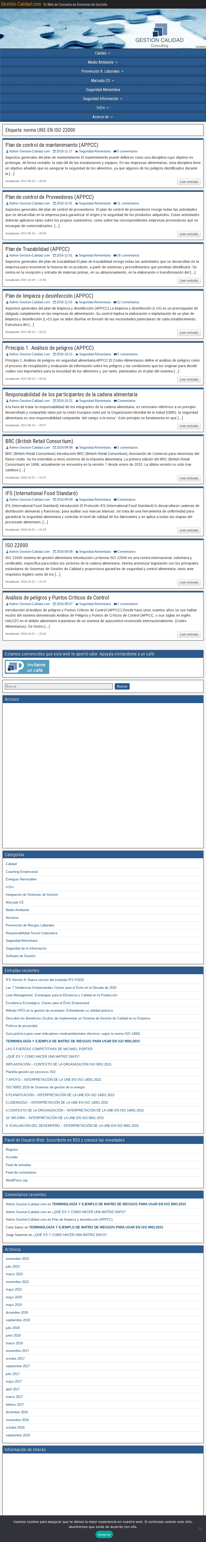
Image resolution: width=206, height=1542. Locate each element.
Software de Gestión (20, 956)
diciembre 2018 (17, 1312)
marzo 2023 (14, 1274)
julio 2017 (13, 1374)
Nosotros (12, 918)
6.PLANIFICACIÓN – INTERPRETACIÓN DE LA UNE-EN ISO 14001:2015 (60, 1095)
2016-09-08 (65, 447)
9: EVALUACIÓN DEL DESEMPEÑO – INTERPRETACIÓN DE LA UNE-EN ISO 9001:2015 (72, 1126)
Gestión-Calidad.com (21, 4)
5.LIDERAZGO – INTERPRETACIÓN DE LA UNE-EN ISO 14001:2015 (57, 1102)
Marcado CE (100, 80)
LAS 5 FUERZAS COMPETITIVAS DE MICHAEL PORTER (49, 1049)
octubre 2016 (15, 1427)
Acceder (12, 1157)
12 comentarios (128, 302)
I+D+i (100, 107)
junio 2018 (13, 1335)
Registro (12, 1149)
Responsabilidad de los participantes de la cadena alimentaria (71, 394)
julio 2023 (13, 1266)
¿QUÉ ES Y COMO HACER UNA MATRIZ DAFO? (42, 1056)
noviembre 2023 (17, 1259)
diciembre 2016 (17, 1412)
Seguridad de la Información (26, 948)
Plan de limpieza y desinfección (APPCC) (49, 296)
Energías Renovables (21, 879)
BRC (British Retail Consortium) (39, 441)
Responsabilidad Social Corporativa (31, 933)
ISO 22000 (16, 545)
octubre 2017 (15, 1358)
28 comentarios (128, 255)
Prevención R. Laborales (100, 71)
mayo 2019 (14, 1305)
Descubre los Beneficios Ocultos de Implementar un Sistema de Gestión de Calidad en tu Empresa (78, 1018)
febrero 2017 (15, 1404)
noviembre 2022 (17, 1282)
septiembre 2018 (18, 1320)
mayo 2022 (14, 1289)
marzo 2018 (14, 1343)
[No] (199, 1528)
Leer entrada (189, 182)
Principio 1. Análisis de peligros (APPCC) (49, 348)
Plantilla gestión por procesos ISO (31, 1072)
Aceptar (104, 1534)
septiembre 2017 (18, 1366)
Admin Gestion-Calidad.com (29, 151)
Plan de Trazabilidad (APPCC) (37, 249)
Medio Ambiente (101, 62)
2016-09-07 (65, 604)
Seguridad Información (100, 98)
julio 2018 (13, 1328)
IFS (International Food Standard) (41, 493)
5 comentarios (127, 151)
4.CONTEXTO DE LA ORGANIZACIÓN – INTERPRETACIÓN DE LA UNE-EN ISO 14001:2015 (75, 1110)
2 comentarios (127, 447)
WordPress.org (16, 1180)
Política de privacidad (21, 1026)
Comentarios (126, 401)
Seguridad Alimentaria (103, 89)
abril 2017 (13, 1389)
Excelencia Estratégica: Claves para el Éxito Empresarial (47, 1003)
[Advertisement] (103, 740)
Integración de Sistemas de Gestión (32, 894)
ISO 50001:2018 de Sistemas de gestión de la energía (45, 1087)
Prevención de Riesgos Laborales (30, 925)
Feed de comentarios (21, 1172)
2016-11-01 (64, 203)
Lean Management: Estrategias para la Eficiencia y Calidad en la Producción (61, 995)
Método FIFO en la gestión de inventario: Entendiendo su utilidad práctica (59, 1010)
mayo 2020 (14, 1297)
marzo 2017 (14, 1397)
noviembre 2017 (17, 1351)
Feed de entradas (18, 1165)
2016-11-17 (64, 151)
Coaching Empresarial (22, 872)
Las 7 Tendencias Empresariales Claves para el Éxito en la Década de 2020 (61, 988)
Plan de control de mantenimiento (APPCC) (51, 145)
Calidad (100, 53)
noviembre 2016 (17, 1420)
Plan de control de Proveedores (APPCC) (49, 197)
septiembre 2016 (18, 1435)
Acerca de (100, 116)
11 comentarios (128, 203)
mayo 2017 (14, 1381)
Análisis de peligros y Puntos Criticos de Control (57, 597)
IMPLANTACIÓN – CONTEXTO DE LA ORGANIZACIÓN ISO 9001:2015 (58, 1064)
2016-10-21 (65, 354)
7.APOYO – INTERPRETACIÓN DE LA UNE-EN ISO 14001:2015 (53, 1080)
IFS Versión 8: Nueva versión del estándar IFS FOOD (45, 980)
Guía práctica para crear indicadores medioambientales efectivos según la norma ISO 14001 (73, 1034)
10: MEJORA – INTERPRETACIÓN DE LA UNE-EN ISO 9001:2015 (55, 1118)
